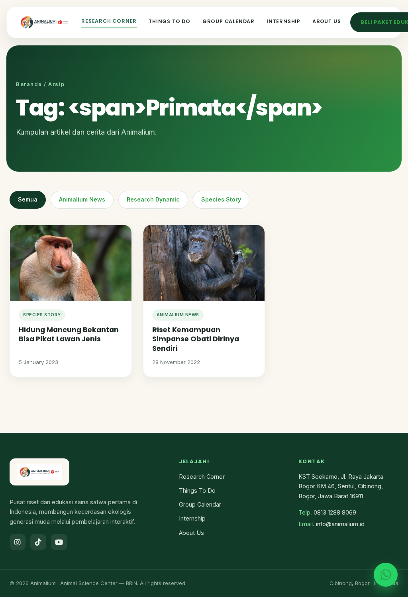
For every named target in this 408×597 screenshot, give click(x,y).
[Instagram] (18, 542)
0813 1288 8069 (335, 512)
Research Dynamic (153, 199)
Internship (283, 21)
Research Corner (109, 21)
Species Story (221, 199)
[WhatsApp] (386, 575)
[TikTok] (38, 542)
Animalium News (82, 199)
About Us (326, 21)
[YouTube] (59, 542)
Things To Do (169, 21)
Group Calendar (228, 21)
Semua (27, 199)
